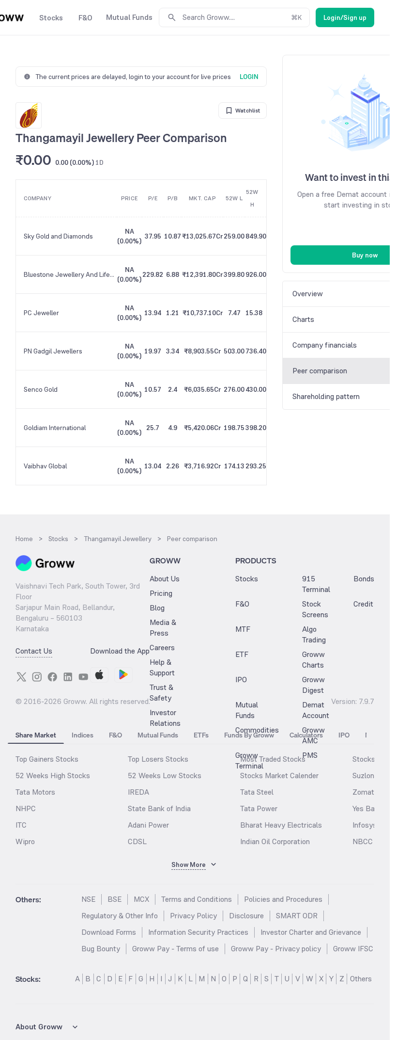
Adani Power (148, 825)
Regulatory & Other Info (119, 916)
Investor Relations (165, 717)
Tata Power (258, 808)
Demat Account (315, 710)
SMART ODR (297, 916)
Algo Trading (314, 634)
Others (361, 979)
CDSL (137, 841)
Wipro (25, 841)
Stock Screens (315, 609)
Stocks (246, 579)
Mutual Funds (246, 710)
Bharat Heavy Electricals (281, 825)
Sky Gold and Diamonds (58, 236)
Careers (162, 647)
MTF (242, 629)
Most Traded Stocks (272, 759)
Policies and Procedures (283, 899)
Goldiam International (55, 427)
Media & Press (163, 627)
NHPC (25, 808)
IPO (241, 679)
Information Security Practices (198, 932)
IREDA (138, 792)
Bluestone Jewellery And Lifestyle (70, 274)
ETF (241, 654)
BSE (114, 899)
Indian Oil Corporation (275, 841)
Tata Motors (35, 792)
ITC (21, 825)
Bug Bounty (100, 949)
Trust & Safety (161, 692)
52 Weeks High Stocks (52, 775)
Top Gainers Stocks (46, 759)
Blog (157, 608)
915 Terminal (316, 584)
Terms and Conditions (196, 899)
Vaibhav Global (45, 466)
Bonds (363, 579)
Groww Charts (313, 659)
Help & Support (162, 667)
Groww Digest (313, 684)
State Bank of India (159, 808)
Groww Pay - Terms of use (175, 949)
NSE (88, 899)
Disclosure (246, 916)
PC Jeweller (41, 312)
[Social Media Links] (21, 677)
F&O (242, 604)
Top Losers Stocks (158, 759)
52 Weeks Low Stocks (164, 775)
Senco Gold (41, 389)
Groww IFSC (353, 949)
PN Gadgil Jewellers (53, 351)
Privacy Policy (193, 916)
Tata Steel (257, 792)
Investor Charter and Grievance (310, 932)
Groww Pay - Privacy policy (276, 949)
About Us (165, 579)
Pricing (161, 593)
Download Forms (108, 932)
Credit (363, 604)
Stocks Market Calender (279, 775)
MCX (141, 899)
